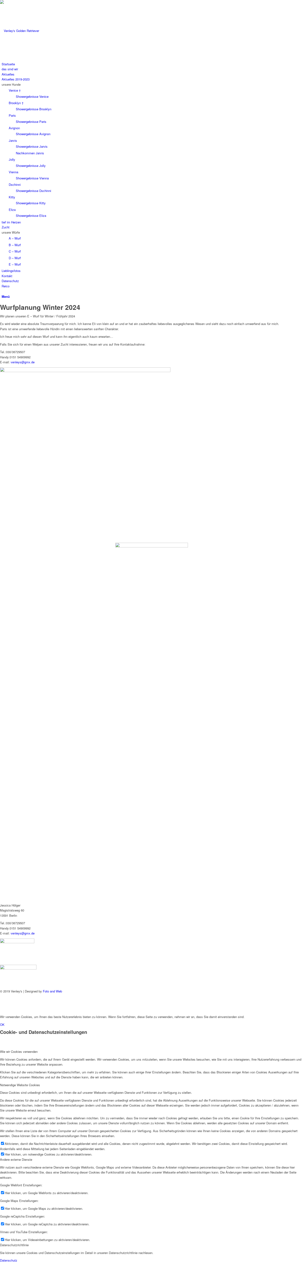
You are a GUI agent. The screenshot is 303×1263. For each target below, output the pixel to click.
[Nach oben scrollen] (1, 1009)
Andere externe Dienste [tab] (16, 1159)
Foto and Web (52, 991)
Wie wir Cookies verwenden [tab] (19, 1051)
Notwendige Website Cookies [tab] (20, 1085)
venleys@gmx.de (23, 362)
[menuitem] (152, 64)
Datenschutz (8, 1260)
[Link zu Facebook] (3, 998)
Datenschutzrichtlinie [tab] (14, 1245)
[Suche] (3, 291)
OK (2, 1024)
